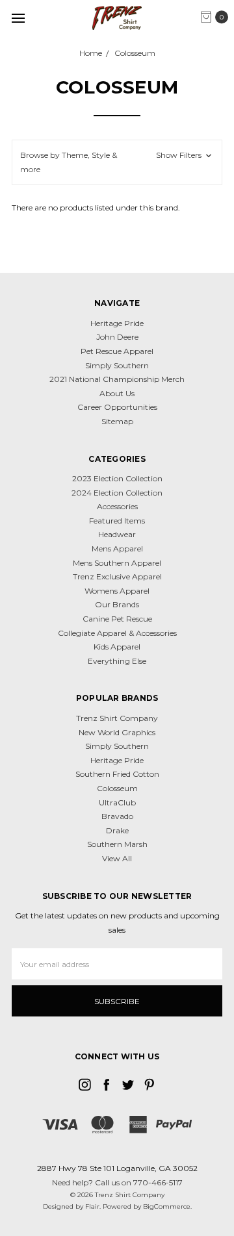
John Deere (117, 337)
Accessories (117, 506)
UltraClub (117, 802)
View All (117, 858)
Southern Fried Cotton (117, 774)
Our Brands (117, 604)
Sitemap (117, 421)
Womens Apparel (117, 591)
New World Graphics (117, 732)
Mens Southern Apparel (117, 563)
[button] (117, 162)
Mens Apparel (117, 548)
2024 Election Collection (117, 493)
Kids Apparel (117, 646)
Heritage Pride (117, 323)
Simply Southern (117, 365)
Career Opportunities (117, 407)
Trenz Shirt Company (117, 718)
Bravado (117, 816)
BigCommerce (166, 1206)
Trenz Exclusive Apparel (117, 576)
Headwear (117, 534)
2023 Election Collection (117, 478)
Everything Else (117, 661)
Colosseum (117, 788)
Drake (117, 830)
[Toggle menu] (18, 18)
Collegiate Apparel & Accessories (117, 633)
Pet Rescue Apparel (117, 351)
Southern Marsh (117, 844)
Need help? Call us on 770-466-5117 (117, 1182)
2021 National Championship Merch (117, 379)
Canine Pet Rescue (117, 619)
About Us (117, 393)
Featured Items (117, 520)
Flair (92, 1206)
